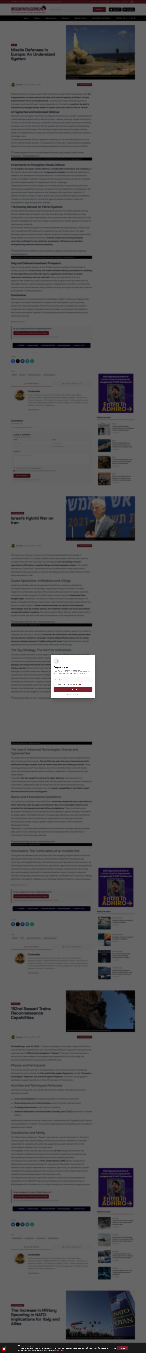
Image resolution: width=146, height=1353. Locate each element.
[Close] (92, 657)
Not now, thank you (73, 694)
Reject (114, 1348)
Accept (123, 1348)
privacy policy (77, 684)
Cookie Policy (59, 1350)
